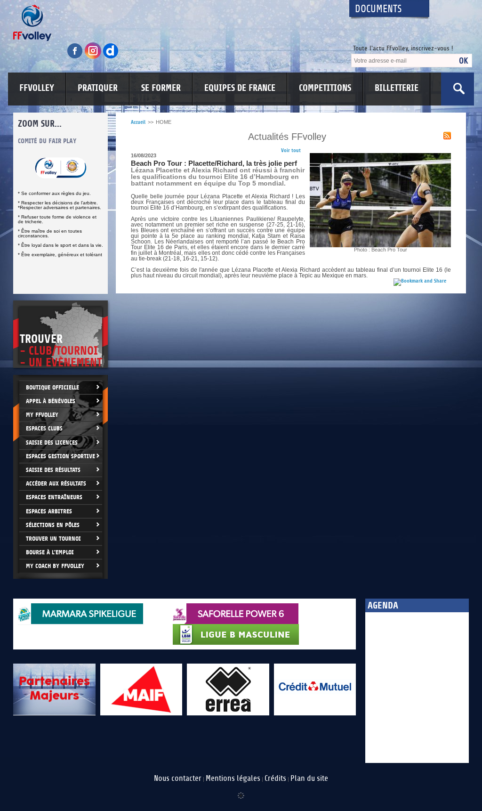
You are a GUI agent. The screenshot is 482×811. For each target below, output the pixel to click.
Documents (378, 9)
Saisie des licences (52, 442)
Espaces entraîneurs (54, 497)
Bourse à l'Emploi (50, 552)
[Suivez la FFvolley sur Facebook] (76, 57)
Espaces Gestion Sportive (60, 456)
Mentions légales (233, 778)
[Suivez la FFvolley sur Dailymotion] (111, 57)
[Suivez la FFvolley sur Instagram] (94, 57)
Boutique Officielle (52, 387)
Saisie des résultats (53, 469)
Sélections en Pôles (53, 524)
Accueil (138, 122)
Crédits (275, 778)
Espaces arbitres (49, 511)
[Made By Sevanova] (241, 791)
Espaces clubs (44, 428)
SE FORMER (161, 88)
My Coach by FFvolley (55, 565)
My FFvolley (42, 414)
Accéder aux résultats (56, 483)
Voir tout (291, 150)
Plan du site (309, 778)
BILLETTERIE (396, 88)
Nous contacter (177, 778)
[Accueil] (172, 23)
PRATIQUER (98, 88)
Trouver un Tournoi (53, 538)
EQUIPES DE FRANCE (239, 88)
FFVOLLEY (36, 88)
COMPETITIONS (325, 88)
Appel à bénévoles (50, 401)
